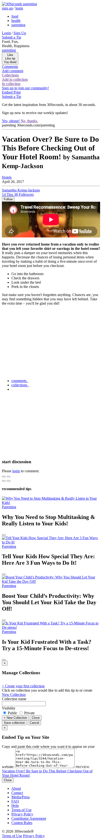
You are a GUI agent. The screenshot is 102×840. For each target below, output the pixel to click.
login (19, 8)
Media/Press (20, 797)
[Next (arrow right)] (8, 481)
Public (12, 713)
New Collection (14, 695)
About (16, 788)
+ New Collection (15, 717)
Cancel (34, 722)
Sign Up (20, 33)
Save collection (14, 722)
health (15, 21)
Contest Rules (21, 823)
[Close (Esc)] (4, 476)
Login (6, 33)
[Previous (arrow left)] (4, 481)
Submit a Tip (11, 37)
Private (29, 713)
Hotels (7, 177)
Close (36, 717)
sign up (7, 8)
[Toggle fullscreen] (8, 476)
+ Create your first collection (23, 686)
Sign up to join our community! (25, 88)
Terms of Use (21, 810)
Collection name (14, 699)
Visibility (8, 708)
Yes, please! (11, 121)
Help (15, 806)
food (14, 16)
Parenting (9, 507)
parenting (18, 25)
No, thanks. (29, 121)
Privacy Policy (22, 814)
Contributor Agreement (28, 818)
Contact (17, 793)
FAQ (15, 801)
